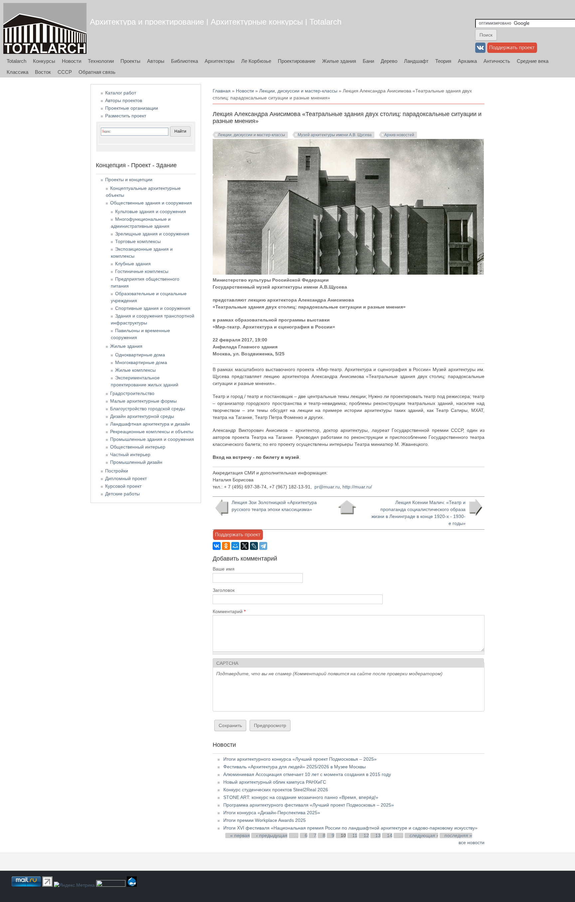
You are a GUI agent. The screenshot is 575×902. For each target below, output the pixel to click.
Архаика (467, 61)
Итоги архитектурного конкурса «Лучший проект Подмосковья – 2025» (300, 759)
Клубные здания (133, 263)
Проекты (130, 61)
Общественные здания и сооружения (151, 202)
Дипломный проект (126, 478)
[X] (245, 546)
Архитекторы (220, 61)
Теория (443, 61)
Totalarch (16, 61)
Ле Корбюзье (256, 61)
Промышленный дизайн (136, 462)
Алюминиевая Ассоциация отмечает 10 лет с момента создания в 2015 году (307, 774)
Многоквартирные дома (141, 362)
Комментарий (229, 611)
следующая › (424, 835)
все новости (471, 842)
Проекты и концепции (128, 179)
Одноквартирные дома (140, 354)
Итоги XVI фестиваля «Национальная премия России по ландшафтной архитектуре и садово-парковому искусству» (350, 828)
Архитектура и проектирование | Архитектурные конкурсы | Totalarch (215, 21)
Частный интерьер (130, 454)
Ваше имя (224, 569)
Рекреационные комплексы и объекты (151, 431)
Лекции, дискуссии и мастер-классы (298, 90)
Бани (368, 61)
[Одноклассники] (226, 546)
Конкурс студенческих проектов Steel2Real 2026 (275, 789)
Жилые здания (339, 61)
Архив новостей (399, 135)
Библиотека (184, 61)
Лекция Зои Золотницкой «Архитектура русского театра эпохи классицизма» (274, 506)
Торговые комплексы (138, 241)
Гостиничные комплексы (141, 271)
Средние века (532, 61)
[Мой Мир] (235, 546)
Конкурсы (44, 61)
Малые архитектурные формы (143, 401)
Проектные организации (131, 108)
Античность (496, 61)
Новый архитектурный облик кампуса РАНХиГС (274, 782)
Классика (17, 72)
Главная (222, 90)
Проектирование (296, 61)
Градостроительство (132, 393)
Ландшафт (416, 61)
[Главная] (45, 28)
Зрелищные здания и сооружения (152, 233)
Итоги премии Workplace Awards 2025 (264, 820)
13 (378, 835)
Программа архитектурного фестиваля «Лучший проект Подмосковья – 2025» (308, 805)
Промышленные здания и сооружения (152, 439)
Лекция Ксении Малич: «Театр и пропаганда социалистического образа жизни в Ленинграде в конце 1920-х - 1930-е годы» (418, 513)
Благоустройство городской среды (147, 408)
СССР (65, 72)
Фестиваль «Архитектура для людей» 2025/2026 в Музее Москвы (294, 766)
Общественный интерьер (137, 447)
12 (366, 835)
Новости (71, 61)
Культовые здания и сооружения (150, 211)
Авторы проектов (123, 100)
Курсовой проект (123, 486)
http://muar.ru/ (357, 486)
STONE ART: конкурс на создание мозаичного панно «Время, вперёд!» (300, 797)
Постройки (116, 470)
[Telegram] (263, 546)
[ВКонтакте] (217, 546)
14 (389, 835)
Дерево (389, 61)
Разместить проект (125, 115)
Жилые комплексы (135, 370)
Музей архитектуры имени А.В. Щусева (335, 135)
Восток (43, 72)
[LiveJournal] (254, 546)
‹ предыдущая (272, 835)
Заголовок (224, 590)
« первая (240, 835)
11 (354, 835)
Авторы (155, 61)
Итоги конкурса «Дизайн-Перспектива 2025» (271, 812)
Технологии (101, 61)
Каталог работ (120, 92)
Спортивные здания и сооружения (152, 308)
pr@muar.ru (327, 486)
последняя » (458, 835)
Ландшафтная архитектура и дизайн (150, 424)
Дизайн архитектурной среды (142, 416)
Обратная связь (97, 72)
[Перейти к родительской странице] (347, 507)
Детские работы (122, 493)
